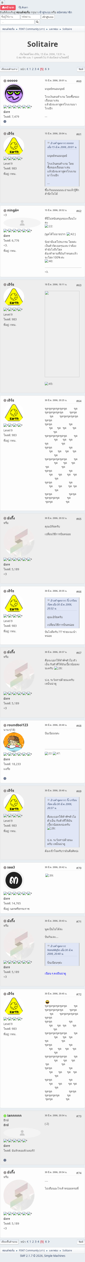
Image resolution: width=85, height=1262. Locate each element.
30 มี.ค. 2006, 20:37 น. (56, 651)
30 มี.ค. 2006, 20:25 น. (56, 400)
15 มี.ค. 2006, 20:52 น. (56, 210)
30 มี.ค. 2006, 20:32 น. (56, 518)
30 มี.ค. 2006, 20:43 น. (56, 920)
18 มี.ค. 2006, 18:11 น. (56, 284)
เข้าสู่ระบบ (44, 12)
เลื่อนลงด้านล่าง (9, 69)
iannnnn (14, 1115)
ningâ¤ (13, 210)
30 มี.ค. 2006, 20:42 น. (56, 867)
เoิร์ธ (10, 133)
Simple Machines (54, 1256)
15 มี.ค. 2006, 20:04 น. (56, 133)
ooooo (12, 80)
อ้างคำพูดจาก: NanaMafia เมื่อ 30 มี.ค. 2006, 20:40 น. (60, 950)
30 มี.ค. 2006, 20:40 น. (56, 724)
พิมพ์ (81, 69)
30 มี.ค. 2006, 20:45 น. (56, 993)
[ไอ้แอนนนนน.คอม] (5, 1160)
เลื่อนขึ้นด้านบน (9, 1241)
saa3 (11, 867)
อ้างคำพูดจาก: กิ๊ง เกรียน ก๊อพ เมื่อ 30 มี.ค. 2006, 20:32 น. (62, 604)
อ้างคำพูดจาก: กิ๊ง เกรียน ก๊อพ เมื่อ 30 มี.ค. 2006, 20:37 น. (62, 804)
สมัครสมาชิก (64, 12)
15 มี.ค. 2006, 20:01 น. (56, 80)
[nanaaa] (5, 778)
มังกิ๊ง (11, 518)
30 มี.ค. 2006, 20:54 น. (56, 1115)
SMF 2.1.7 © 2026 (31, 1256)
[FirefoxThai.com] (5, 121)
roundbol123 (17, 725)
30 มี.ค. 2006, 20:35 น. (56, 590)
